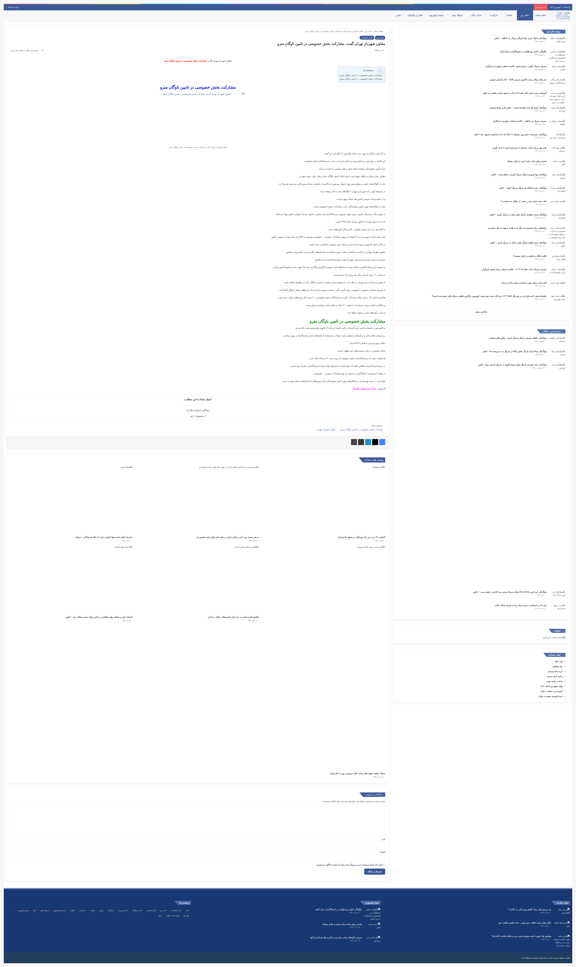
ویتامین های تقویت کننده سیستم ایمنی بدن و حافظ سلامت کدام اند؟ (521, 936)
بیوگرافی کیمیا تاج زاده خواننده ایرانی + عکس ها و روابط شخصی (518, 108)
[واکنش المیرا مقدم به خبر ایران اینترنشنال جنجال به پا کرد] (198, 579)
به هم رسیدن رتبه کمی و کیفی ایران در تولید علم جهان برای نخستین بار (227, 537)
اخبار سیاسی (151, 910)
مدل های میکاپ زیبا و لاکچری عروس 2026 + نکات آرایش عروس (518, 80)
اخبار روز (525, 15)
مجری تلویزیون (23, 910)
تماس (399, 15)
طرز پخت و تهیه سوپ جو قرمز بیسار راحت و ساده (524, 283)
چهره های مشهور (172, 915)
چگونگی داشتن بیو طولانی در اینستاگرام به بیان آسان (523, 51)
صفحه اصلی (541, 15)
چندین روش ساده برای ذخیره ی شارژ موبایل (527, 161)
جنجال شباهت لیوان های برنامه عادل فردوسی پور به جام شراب (357, 773)
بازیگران (111, 910)
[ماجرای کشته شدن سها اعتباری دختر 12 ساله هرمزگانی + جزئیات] (71, 499)
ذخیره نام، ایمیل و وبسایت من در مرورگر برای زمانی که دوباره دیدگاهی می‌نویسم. (349, 865)
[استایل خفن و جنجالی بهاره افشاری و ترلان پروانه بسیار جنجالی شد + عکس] (71, 579)
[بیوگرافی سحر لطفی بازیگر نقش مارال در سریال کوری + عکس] (557, 246)
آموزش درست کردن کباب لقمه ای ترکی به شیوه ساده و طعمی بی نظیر (515, 93)
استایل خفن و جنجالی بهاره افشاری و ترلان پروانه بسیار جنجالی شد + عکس (99, 617)
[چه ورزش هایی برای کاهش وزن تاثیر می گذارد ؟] (562, 913)
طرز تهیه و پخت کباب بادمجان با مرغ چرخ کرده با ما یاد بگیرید (519, 148)
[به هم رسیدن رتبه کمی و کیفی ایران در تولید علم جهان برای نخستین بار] (198, 499)
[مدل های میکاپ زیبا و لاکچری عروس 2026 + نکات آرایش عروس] (557, 83)
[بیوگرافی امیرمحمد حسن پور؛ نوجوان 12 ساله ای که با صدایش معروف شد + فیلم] (557, 138)
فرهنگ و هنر (457, 15)
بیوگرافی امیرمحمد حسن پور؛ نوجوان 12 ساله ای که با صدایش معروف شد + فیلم (510, 134)
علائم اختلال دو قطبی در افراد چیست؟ (530, 256)
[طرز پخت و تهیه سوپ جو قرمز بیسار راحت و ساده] (557, 286)
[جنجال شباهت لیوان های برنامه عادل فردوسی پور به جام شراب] (324, 658)
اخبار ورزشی (123, 910)
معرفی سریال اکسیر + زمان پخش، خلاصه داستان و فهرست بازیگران (516, 66)
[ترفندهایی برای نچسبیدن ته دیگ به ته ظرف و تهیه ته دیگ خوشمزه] (557, 232)
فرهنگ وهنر (44, 910)
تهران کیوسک (13, 7)
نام (383, 839)
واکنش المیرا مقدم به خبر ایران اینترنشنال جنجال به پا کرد (233, 617)
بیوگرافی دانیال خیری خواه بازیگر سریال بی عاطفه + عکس (520, 38)
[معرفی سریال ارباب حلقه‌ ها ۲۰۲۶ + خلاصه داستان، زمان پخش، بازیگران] (557, 273)
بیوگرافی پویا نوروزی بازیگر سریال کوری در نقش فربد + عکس (519, 174)
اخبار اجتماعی (367, 37)
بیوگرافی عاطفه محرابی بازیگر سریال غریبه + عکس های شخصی (518, 338)
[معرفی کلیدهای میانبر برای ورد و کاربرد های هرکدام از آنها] (372, 941)
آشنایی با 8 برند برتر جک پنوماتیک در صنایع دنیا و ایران (361, 537)
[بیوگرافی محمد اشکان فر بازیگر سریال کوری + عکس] (557, 192)
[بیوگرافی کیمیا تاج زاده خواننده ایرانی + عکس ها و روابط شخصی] (557, 111)
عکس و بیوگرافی (415, 15)
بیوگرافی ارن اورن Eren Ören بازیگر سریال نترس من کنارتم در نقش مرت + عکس (510, 592)
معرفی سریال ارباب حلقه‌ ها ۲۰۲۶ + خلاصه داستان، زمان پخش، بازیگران (514, 269)
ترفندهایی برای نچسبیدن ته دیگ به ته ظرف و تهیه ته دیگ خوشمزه (517, 228)
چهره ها (186, 915)
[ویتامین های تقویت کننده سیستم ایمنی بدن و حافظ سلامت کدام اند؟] (562, 941)
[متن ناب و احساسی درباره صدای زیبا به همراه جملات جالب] (557, 609)
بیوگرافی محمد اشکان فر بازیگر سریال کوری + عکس (523, 188)
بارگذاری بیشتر (481, 312)
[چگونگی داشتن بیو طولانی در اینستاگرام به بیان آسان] (557, 56)
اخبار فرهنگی (137, 910)
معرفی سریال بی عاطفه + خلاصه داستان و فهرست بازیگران (520, 121)
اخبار (187, 910)
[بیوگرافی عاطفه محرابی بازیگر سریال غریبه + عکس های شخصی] (557, 342)
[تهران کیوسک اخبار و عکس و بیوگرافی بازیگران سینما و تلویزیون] (562, 15)
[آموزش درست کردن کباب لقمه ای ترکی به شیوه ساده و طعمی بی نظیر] (557, 97)
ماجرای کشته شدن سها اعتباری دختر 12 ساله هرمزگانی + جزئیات (103, 537)
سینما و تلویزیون (436, 15)
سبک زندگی (476, 15)
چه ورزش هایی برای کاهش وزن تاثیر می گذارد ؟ (529, 909)
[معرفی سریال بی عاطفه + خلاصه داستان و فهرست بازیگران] (557, 125)
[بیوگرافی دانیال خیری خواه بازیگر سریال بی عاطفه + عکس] (557, 42)
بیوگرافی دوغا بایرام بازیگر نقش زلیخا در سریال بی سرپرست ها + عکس (514, 351)
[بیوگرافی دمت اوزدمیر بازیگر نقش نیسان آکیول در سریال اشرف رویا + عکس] (557, 475)
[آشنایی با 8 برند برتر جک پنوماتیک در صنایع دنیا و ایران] (324, 499)
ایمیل (382, 852)
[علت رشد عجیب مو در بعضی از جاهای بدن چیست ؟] (557, 205)
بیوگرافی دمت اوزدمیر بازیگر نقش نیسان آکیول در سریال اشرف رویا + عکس (512, 365)
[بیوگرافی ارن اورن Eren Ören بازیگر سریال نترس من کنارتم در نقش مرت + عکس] (557, 596)
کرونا (160, 915)
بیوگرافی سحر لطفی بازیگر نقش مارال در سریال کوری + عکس (518, 243)
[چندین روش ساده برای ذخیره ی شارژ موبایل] (557, 165)
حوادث (92, 910)
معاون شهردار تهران (326, 429)
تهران (101, 910)
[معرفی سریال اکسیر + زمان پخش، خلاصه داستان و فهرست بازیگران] (557, 70)
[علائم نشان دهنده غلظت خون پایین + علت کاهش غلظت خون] (562, 926)
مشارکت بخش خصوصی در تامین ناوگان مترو (361, 75)
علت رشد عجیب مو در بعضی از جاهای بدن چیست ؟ (524, 201)
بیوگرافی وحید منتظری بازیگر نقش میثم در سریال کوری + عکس (518, 214)
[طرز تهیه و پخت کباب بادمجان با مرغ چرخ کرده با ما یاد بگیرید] (557, 151)
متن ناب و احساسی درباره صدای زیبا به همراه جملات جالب (521, 605)
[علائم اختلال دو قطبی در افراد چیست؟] (557, 260)
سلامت (509, 15)
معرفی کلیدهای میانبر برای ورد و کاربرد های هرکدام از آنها (336, 937)
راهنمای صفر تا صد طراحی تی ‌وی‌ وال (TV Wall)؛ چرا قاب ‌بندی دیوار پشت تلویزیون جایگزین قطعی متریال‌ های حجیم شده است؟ (489, 296)
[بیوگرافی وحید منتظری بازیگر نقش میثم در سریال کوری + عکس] (557, 218)
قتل (34, 910)
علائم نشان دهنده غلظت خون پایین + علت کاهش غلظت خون (524, 923)
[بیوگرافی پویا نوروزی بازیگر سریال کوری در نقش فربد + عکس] (557, 178)
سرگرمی (494, 15)
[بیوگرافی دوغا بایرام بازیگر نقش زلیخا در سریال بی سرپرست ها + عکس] (557, 355)
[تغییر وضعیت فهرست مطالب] (378, 70)
